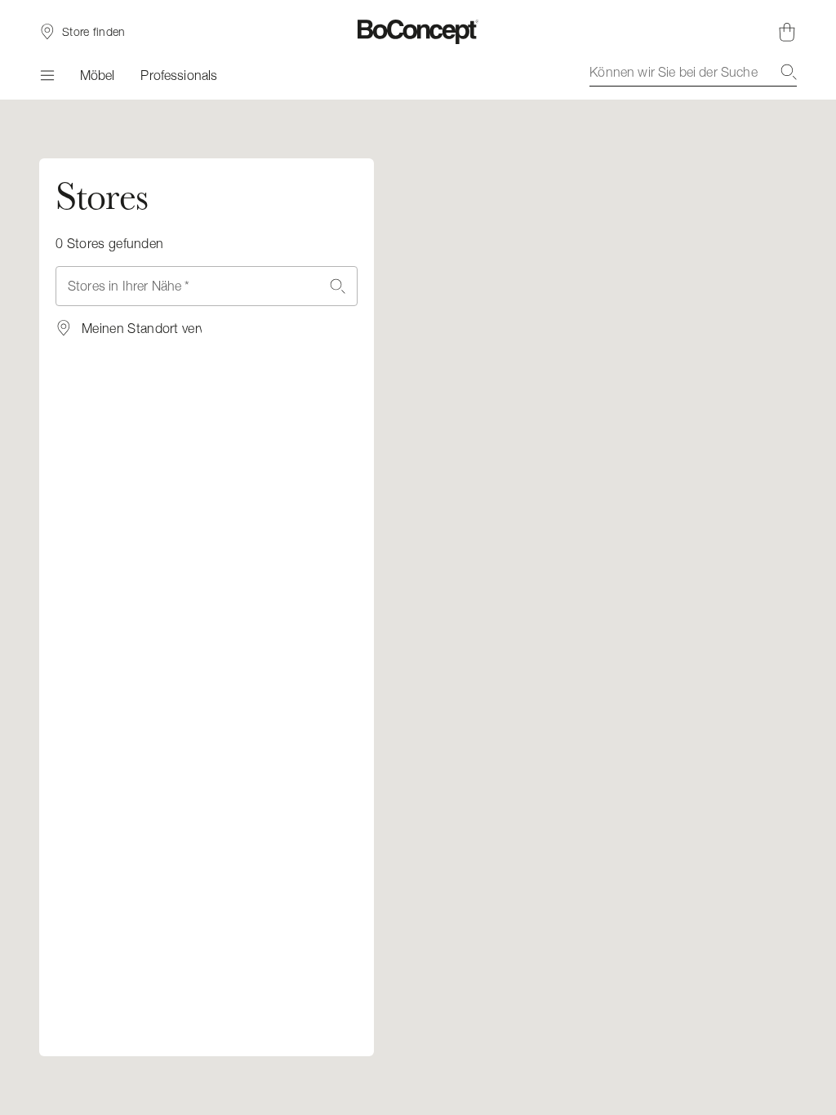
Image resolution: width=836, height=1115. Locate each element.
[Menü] (46, 75)
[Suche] (789, 72)
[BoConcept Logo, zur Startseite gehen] (418, 32)
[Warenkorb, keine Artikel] (787, 32)
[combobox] (693, 72)
